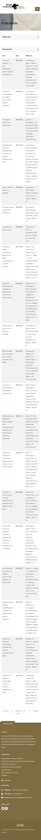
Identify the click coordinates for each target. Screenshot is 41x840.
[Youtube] (2, 808)
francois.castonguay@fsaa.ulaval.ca (20, 797)
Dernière (35, 711)
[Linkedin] (6, 808)
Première (5, 711)
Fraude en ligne (32, 829)
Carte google (7, 780)
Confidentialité (4, 832)
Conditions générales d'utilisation (22, 829)
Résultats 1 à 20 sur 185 (20, 712)
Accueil (3, 20)
